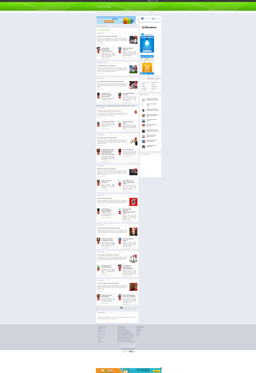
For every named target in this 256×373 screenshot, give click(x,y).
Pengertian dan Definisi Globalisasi (123, 338)
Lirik (139, 12)
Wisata (153, 84)
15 (130, 307)
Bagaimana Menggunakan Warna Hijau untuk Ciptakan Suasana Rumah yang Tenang (133, 336)
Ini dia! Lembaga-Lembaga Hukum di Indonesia (108, 255)
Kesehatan (115, 12)
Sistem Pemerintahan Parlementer (152, 146)
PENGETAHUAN (150, 78)
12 (123, 307)
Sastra (99, 336)
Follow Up (151, 1)
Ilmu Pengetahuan (134, 12)
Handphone (144, 88)
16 (132, 307)
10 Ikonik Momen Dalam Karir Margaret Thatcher (108, 228)
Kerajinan (144, 90)
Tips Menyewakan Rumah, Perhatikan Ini (106, 65)
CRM (137, 336)
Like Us (157, 1)
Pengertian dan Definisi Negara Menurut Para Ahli (153, 130)
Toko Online (139, 328)
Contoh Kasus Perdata (128, 149)
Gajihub (138, 334)
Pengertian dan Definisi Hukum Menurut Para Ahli (153, 109)
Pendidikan (100, 330)
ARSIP (157, 78)
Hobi (153, 90)
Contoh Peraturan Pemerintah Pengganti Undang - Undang (106, 95)
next (97, 309)
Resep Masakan (122, 12)
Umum (99, 333)
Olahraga (100, 340)
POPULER (143, 78)
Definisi (103, 12)
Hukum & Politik (102, 26)
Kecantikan (154, 86)
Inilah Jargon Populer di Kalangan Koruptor (107, 137)
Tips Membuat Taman (121, 328)
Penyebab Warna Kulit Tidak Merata (124, 331)
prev (97, 307)
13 (125, 307)
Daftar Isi (143, 12)
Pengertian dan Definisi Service (123, 330)
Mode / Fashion (109, 12)
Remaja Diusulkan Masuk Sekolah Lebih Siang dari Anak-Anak (128, 341)
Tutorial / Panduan (101, 334)
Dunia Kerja (154, 88)
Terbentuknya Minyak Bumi (107, 121)
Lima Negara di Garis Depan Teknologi (124, 337)
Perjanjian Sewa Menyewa (102, 62)
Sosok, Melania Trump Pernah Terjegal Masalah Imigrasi (128, 182)
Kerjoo (138, 333)
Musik (143, 86)
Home (97, 12)
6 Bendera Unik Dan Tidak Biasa (104, 198)
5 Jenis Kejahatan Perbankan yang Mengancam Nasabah (106, 50)
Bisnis (143, 84)
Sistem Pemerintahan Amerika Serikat (152, 141)
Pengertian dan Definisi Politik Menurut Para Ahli (152, 99)
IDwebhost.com (139, 330)
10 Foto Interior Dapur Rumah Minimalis (124, 340)
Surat (100, 12)
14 (128, 307)
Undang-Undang (101, 328)
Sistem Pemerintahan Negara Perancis (152, 135)
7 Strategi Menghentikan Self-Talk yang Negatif (126, 334)
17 (135, 307)
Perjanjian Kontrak (101, 331)
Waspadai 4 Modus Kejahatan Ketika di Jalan (107, 36)
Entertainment (100, 341)
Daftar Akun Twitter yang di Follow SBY (106, 168)
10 (119, 307)
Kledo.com (139, 331)
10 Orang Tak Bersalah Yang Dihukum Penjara (108, 283)
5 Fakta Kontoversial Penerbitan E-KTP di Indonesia (109, 111)
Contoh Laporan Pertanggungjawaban (124, 333)
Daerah (127, 12)
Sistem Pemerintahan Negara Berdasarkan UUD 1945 (152, 115)
